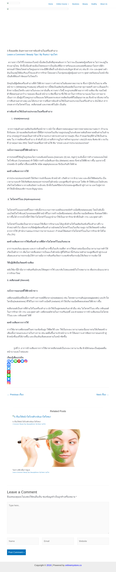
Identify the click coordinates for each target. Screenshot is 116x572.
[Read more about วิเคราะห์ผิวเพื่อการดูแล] (47, 448)
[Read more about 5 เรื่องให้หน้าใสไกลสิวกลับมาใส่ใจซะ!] (32, 416)
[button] (68, 4)
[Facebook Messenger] (22, 361)
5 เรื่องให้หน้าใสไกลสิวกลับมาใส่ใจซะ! (27, 422)
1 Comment (16, 424)
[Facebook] (8, 361)
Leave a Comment (16, 54)
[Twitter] (12, 361)
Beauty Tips (32, 54)
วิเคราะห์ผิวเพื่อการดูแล (21, 470)
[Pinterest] (19, 361)
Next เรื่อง (102, 394)
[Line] (15, 361)
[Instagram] (25, 361)
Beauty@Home (31, 424)
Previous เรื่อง (15, 394)
